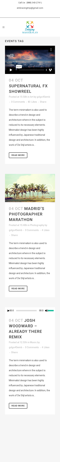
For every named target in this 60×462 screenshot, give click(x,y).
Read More (18, 155)
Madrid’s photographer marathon (26, 214)
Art (31, 96)
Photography (37, 225)
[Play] (9, 311)
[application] (30, 310)
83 (32, 102)
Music (33, 342)
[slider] (51, 310)
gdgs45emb (43, 96)
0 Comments (18, 101)
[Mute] (46, 310)
